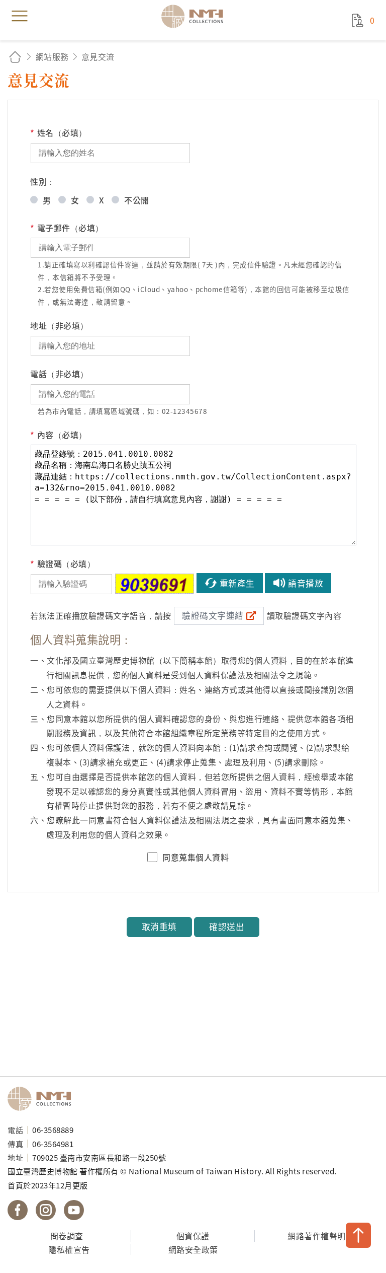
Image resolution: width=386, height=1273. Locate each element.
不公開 (136, 200)
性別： (42, 181)
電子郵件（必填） (67, 228)
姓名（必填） (58, 132)
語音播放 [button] (305, 583)
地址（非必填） (59, 325)
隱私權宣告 (69, 1249)
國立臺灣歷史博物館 (43, 1099)
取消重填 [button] (159, 927)
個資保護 (193, 1235)
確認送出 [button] (226, 927)
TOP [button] (358, 1235)
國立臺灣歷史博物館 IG (46, 1210)
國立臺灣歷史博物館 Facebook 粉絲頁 (18, 1210)
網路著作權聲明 (316, 1235)
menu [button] (20, 16)
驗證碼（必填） (62, 563)
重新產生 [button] (237, 583)
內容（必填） (58, 435)
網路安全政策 (193, 1249)
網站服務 (52, 56)
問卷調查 (66, 1235)
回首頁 (15, 56)
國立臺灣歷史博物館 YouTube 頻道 (74, 1210)
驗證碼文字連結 (213, 615)
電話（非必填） (59, 374)
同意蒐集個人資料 (195, 857)
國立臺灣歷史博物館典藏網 (195, 16)
